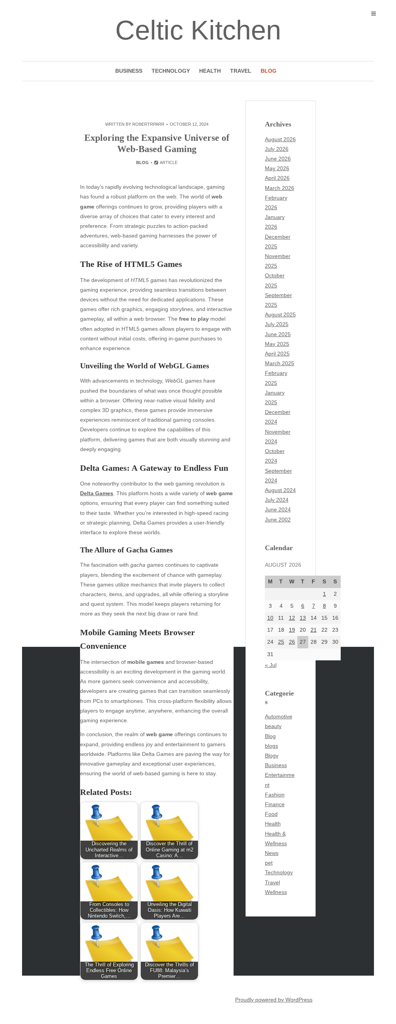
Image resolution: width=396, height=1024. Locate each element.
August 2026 (280, 139)
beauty (273, 726)
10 (270, 618)
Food (271, 814)
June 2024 (278, 509)
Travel (240, 71)
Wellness (276, 892)
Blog (269, 71)
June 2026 (278, 159)
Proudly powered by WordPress (273, 1000)
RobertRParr (148, 124)
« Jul (271, 665)
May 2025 (277, 344)
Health (210, 71)
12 (292, 618)
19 (292, 630)
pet (269, 863)
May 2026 (277, 168)
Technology (171, 71)
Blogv (271, 755)
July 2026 (276, 149)
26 (292, 642)
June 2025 (278, 334)
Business (128, 71)
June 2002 (278, 519)
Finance (275, 804)
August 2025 (280, 314)
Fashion (275, 795)
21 (314, 630)
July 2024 (276, 500)
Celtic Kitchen (198, 30)
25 (281, 642)
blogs (271, 746)
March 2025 (279, 363)
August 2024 (280, 490)
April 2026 (277, 178)
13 (303, 618)
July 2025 (276, 324)
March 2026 (279, 188)
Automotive (278, 716)
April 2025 (277, 353)
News (271, 853)
